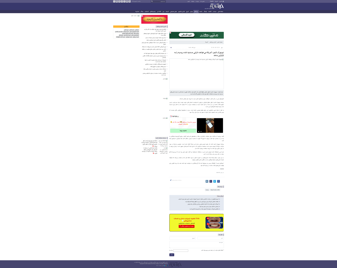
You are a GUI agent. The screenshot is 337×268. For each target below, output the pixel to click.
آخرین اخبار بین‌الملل (161, 27)
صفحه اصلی (220, 12)
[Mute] (201, 131)
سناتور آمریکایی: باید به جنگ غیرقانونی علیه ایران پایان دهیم (154, 43)
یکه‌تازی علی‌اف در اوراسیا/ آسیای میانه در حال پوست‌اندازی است (204, 209)
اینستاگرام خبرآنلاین (124, 1)
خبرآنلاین (214, 6)
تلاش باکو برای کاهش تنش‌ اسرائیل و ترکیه (156, 40)
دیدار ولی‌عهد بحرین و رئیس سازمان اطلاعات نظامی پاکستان (154, 56)
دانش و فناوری (181, 12)
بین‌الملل (196, 12)
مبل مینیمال (126, 32)
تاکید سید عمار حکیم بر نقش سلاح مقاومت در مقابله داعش (154, 50)
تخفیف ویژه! (183, 131)
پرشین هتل (136, 33)
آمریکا (206, 42)
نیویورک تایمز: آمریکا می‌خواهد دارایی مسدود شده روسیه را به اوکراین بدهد (199, 54)
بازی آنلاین (126, 30)
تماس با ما (202, 1)
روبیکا (114, 1)
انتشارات (147, 12)
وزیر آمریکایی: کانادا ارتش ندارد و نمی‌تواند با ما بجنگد (154, 47)
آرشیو (189, 1)
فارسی (220, 1)
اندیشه (167, 12)
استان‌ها (137, 12)
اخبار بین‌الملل (213, 42)
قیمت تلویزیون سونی (134, 32)
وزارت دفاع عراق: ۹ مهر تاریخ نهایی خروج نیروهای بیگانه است (155, 34)
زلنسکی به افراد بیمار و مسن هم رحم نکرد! (209, 206)
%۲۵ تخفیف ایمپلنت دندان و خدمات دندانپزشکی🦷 (186, 219)
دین (163, 12)
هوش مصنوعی (173, 12)
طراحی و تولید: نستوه (160, 265)
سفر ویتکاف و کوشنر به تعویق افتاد (158, 67)
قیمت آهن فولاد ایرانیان (127, 33)
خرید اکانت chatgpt (120, 37)
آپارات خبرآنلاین (119, 1)
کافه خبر (159, 12)
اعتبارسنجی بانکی (135, 35)
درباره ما (197, 1)
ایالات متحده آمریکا (215, 190)
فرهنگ (205, 12)
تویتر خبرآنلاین (122, 1)
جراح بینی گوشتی (119, 32)
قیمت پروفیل (136, 37)
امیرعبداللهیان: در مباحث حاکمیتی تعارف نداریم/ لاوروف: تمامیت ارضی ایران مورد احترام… (198, 199)
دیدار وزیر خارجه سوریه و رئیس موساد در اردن (156, 38)
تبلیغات (192, 1)
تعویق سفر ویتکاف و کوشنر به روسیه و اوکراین (155, 64)
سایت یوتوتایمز (129, 37)
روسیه (207, 190)
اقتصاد (209, 12)
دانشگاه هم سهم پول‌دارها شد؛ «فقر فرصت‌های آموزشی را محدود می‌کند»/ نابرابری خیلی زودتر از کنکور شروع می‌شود (149, 143)
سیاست (214, 12)
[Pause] (199, 131)
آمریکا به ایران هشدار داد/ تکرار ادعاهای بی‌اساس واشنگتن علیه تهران (203, 204)
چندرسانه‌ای (153, 12)
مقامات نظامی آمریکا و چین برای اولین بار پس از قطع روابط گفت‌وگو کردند (202, 202)
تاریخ (187, 12)
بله (117, 1)
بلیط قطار (121, 35)
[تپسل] (170, 33)
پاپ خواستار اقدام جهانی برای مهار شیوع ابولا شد (155, 53)
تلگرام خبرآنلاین (127, 1)
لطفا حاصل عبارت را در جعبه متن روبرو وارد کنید (212, 250)
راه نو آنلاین (131, 30)
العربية (216, 1)
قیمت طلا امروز (127, 35)
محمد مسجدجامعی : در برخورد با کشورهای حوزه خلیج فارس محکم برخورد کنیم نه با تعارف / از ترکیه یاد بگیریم (149, 150)
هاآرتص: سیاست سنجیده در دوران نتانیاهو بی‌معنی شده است (154, 74)
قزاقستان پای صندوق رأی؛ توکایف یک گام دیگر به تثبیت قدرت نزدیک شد (155, 30)
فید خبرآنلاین (129, 1)
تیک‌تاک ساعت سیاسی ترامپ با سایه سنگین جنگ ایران (154, 70)
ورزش (191, 12)
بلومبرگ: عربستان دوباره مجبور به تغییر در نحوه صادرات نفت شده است (155, 61)
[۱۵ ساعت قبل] (163, 143)
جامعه (200, 12)
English (212, 1)
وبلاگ (142, 12)
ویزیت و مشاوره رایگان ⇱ (186, 226)
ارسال (172, 255)
